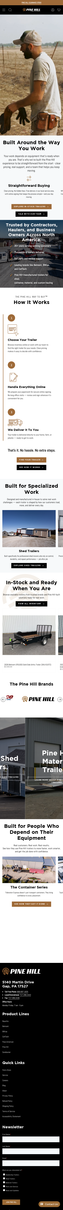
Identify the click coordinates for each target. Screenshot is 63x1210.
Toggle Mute (31, 131)
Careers (5, 1080)
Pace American (7, 1042)
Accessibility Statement (11, 1116)
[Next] (59, 699)
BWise (46, 265)
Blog (4, 1085)
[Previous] (3, 699)
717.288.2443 (25, 995)
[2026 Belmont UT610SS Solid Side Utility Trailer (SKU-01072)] (29, 635)
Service (5, 1075)
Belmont (38, 265)
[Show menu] (4, 10)
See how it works (29, 467)
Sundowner (6, 1052)
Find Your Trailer (29, 460)
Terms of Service (8, 1111)
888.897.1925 (22, 991)
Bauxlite (5, 1021)
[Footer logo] (21, 972)
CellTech (22, 269)
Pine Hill (5, 1047)
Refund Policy (7, 1101)
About (4, 1090)
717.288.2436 (13, 998)
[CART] (59, 10)
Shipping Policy (8, 1106)
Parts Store (6, 1070)
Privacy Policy (7, 1095)
